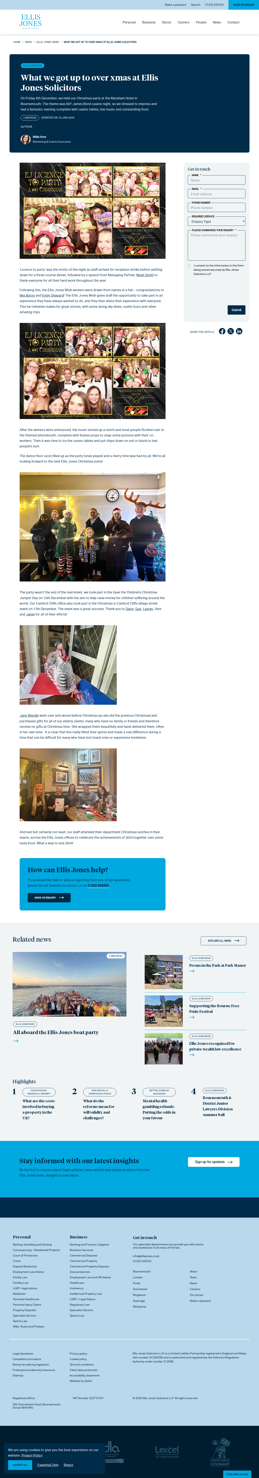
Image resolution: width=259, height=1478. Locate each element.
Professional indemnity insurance (34, 1370)
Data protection (80, 1271)
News (217, 22)
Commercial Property (83, 1261)
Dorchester (140, 1289)
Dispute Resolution (25, 1266)
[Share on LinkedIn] (239, 332)
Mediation (19, 1293)
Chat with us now (237, 1474)
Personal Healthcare (26, 1299)
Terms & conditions (82, 1364)
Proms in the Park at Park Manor (217, 965)
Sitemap (18, 1375)
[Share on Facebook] (222, 332)
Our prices (196, 1295)
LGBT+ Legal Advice (82, 1299)
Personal (129, 22)
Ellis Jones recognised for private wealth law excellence (215, 1046)
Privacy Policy (31, 1455)
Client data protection (84, 1370)
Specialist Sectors (24, 1315)
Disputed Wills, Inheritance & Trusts (100, 1092)
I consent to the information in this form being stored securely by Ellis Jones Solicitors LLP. (219, 270)
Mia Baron (27, 295)
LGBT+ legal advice (25, 1288)
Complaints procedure (27, 1359)
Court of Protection (25, 1255)
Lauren (148, 609)
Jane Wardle (29, 715)
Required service (203, 216)
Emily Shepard (53, 295)
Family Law (20, 1277)
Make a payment (175, 4)
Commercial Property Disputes (89, 1266)
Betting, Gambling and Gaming (159, 1092)
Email (197, 189)
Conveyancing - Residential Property (39, 1092)
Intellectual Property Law (86, 1293)
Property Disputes (24, 1310)
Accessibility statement (85, 1375)
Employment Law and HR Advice (90, 1277)
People (201, 22)
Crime (17, 1261)
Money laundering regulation (31, 1364)
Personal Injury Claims (27, 1304)
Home (17, 42)
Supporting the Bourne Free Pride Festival (214, 1008)
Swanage (139, 1300)
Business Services (81, 1250)
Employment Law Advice (28, 1271)
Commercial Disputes (83, 1255)
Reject (68, 1465)
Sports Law (20, 1321)
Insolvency (77, 1288)
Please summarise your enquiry (214, 230)
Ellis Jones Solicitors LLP (148, 1353)
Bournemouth (142, 1271)
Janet (30, 614)
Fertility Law (20, 1282)
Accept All (20, 1465)
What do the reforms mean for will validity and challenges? (99, 1109)
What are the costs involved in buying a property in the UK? (38, 1109)
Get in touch (145, 1237)
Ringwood (139, 1295)
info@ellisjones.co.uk (146, 1256)
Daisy (130, 609)
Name (196, 175)
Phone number (201, 202)
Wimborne (139, 1306)
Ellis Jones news (48, 42)
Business (148, 22)
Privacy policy (78, 1353)
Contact (233, 22)
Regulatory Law (80, 1304)
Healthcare (77, 1282)
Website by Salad (81, 1381)
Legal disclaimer (23, 1353)
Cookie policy (78, 1359)
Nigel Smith (145, 275)
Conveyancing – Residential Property (36, 1250)
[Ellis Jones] (30, 22)
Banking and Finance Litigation (89, 1244)
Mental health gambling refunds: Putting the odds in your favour (159, 1109)
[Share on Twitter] (230, 332)
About (166, 22)
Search (195, 4)
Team (193, 1277)
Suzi (138, 609)
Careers (183, 22)
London (138, 1277)
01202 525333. (98, 885)
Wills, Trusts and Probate (28, 1326)
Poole (136, 1283)
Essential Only (47, 1465)
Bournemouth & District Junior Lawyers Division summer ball (218, 1106)
